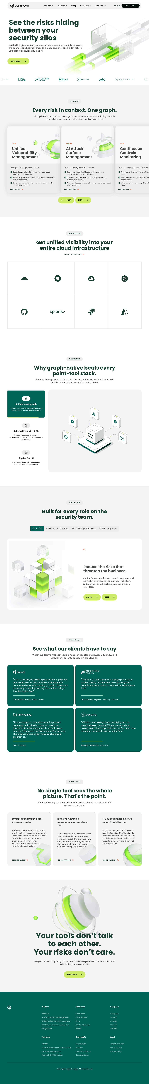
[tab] (26, 404)
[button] (48, 6)
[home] (19, 5)
